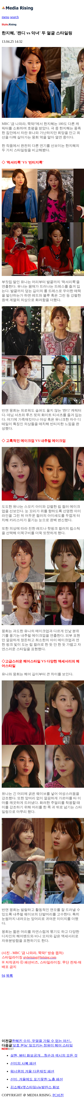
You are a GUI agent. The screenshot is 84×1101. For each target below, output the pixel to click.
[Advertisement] (36, 987)
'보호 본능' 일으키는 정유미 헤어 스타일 (42, 1045)
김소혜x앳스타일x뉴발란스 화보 (34, 1087)
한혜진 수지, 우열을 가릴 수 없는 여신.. (42, 1041)
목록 (9, 975)
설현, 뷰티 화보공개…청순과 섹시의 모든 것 (44, 1055)
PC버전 (58, 1095)
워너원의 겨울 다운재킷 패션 (32, 1071)
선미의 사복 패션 (23, 1063)
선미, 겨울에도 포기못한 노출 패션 (36, 1079)
